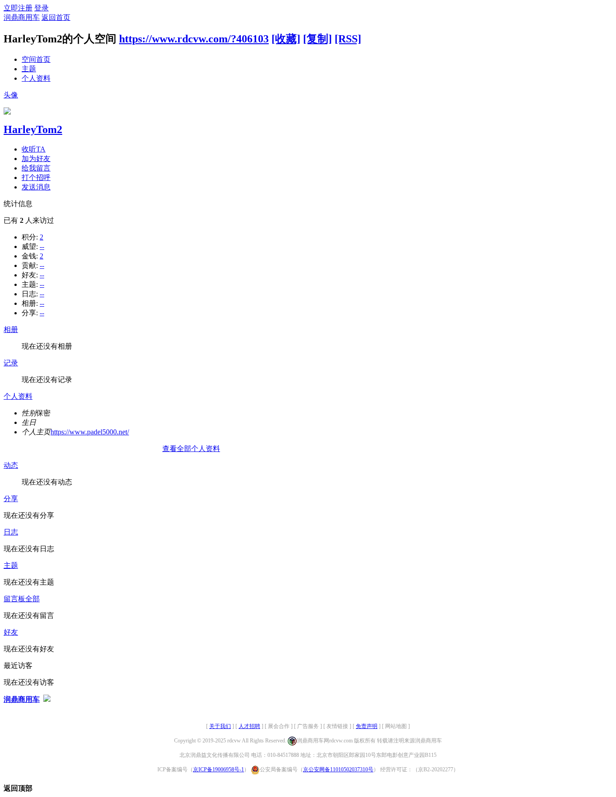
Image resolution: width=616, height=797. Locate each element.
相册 (11, 329)
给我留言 (36, 168)
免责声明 (366, 726)
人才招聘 (249, 726)
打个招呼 (36, 177)
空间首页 (36, 59)
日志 (11, 532)
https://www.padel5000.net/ (90, 432)
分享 (11, 498)
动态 (11, 465)
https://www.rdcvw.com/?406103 (194, 39)
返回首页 (55, 17)
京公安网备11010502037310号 (338, 769)
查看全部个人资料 (191, 448)
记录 (11, 363)
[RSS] (348, 39)
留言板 (14, 599)
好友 (11, 632)
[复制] (317, 39)
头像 (11, 95)
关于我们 (220, 726)
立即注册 (18, 8)
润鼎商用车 (22, 17)
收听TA (34, 149)
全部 (32, 599)
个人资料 (36, 78)
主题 (29, 69)
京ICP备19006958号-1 (218, 769)
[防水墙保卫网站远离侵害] (47, 699)
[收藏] (285, 39)
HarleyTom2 (33, 129)
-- (42, 246)
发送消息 (36, 187)
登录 (41, 8)
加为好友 (36, 158)
